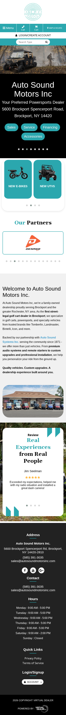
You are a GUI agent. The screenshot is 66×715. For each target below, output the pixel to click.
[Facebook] (25, 570)
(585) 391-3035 (33, 557)
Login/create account (34, 35)
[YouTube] (33, 570)
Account (33, 682)
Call (23, 30)
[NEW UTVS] (47, 172)
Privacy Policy (33, 658)
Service (29, 127)
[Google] (41, 570)
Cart (36, 30)
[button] (19, 149)
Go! (46, 42)
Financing (50, 127)
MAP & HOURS (55, 28)
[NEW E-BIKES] (18, 172)
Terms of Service (33, 663)
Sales (11, 127)
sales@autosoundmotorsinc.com (33, 561)
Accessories (33, 136)
